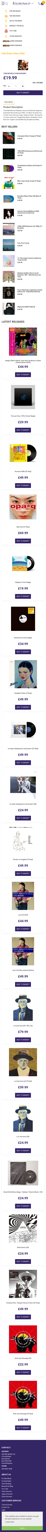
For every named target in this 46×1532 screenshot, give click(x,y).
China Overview (16, 45)
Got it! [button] (22, 1528)
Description (8, 102)
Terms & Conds (7, 1505)
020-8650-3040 (7, 1469)
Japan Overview (16, 41)
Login (3, 1510)
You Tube (13, 31)
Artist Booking (16, 21)
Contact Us (5, 1507)
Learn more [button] (9, 1522)
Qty (4, 86)
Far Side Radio (15, 16)
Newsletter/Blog (17, 26)
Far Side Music (15, 11)
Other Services (16, 36)
